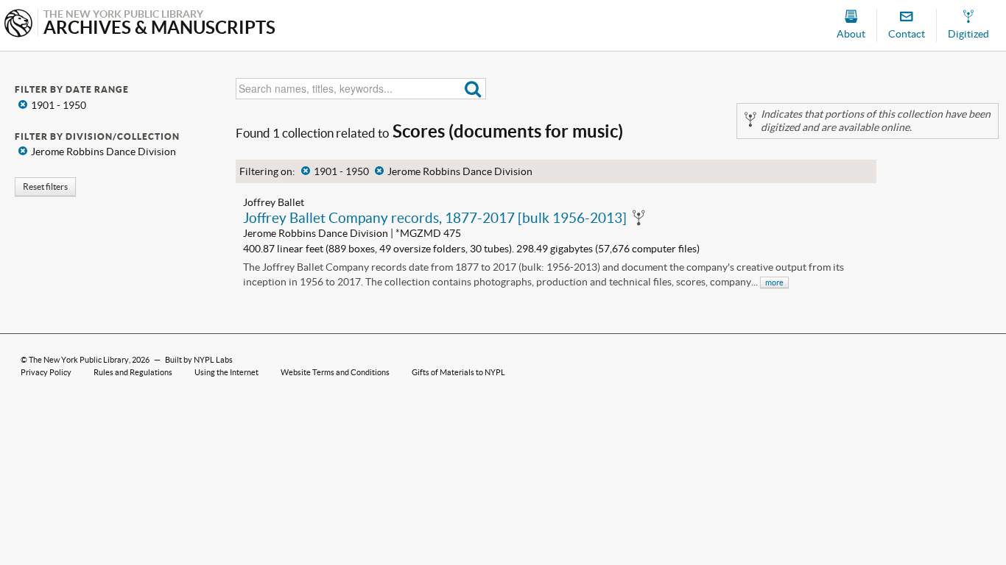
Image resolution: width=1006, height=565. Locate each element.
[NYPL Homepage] (18, 24)
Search (473, 88)
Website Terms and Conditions (335, 372)
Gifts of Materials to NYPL (458, 372)
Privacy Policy (46, 372)
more (774, 282)
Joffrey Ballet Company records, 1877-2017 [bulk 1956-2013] (435, 218)
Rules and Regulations (133, 372)
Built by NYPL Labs (199, 359)
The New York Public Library (79, 359)
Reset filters (45, 186)
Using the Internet (226, 372)
